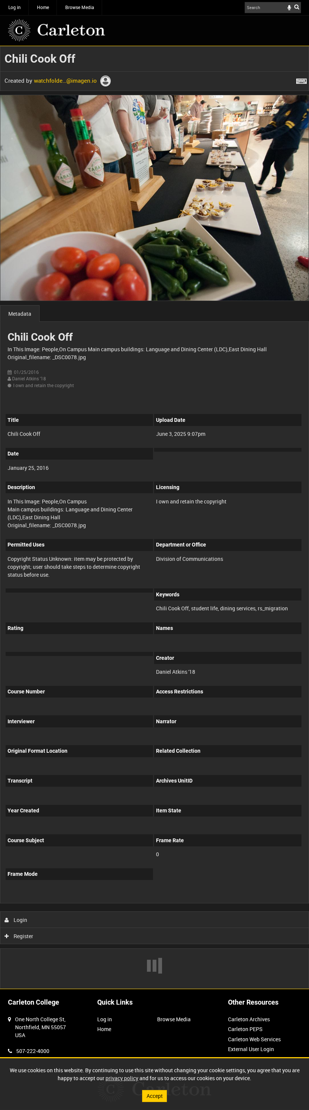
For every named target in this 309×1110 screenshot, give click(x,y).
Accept (155, 1095)
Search (296, 6)
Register (22, 936)
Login (19, 919)
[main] (154, 517)
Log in (14, 7)
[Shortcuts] (301, 80)
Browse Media (79, 7)
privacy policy (122, 1078)
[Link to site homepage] (56, 30)
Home (43, 7)
